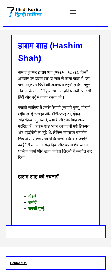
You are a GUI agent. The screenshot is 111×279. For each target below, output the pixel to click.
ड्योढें (32, 202)
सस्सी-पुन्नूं (36, 208)
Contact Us (18, 263)
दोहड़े (32, 196)
